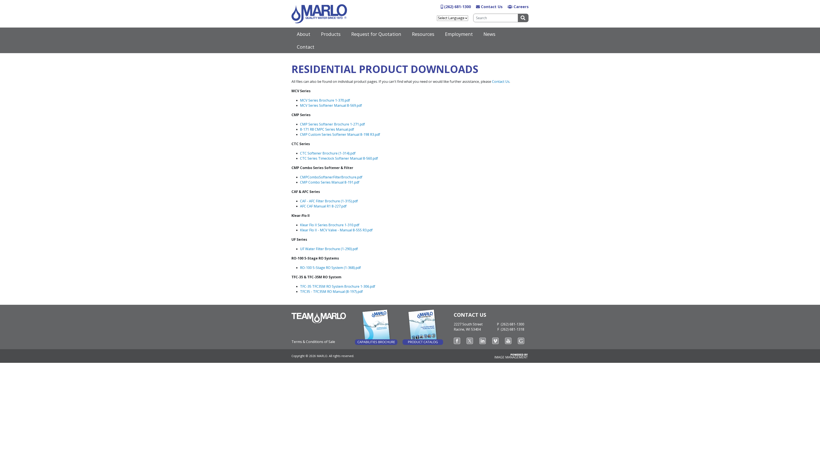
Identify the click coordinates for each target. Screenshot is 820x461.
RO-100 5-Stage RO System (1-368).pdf (330, 267)
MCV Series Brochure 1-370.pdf (325, 100)
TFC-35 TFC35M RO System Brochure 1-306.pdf (337, 286)
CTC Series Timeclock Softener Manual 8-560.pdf (339, 158)
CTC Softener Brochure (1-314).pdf (328, 153)
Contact (305, 47)
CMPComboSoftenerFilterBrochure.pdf (331, 177)
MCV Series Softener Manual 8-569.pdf (331, 105)
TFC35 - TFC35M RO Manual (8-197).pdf (331, 291)
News (489, 34)
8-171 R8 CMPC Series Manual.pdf (327, 129)
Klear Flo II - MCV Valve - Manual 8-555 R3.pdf (336, 230)
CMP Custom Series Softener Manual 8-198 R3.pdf (340, 134)
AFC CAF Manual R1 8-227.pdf (323, 206)
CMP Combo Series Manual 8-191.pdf (329, 182)
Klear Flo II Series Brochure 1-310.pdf (329, 225)
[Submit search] (523, 18)
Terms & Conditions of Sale (313, 341)
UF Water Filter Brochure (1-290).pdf (329, 249)
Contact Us (491, 7)
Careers (521, 7)
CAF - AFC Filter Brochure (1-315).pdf (329, 201)
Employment (459, 34)
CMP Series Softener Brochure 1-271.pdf (332, 124)
